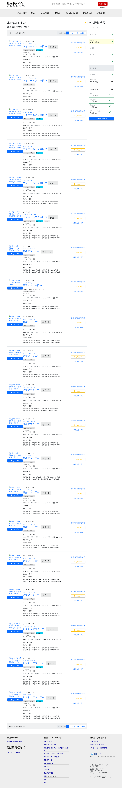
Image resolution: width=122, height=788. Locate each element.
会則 (45, 776)
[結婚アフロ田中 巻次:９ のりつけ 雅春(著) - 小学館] (15, 318)
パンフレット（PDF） (13, 752)
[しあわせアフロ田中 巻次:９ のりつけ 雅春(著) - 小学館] (15, 660)
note (99, 754)
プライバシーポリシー (97, 744)
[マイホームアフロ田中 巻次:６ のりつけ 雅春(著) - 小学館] (15, 43)
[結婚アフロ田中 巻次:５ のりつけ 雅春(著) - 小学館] (15, 455)
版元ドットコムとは (50, 744)
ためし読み (15, 117)
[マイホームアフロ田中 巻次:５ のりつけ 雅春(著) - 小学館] (15, 77)
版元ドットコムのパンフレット (53, 753)
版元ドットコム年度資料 (51, 757)
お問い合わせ (94, 741)
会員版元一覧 (100, 13)
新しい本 (34, 13)
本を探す (103, 4)
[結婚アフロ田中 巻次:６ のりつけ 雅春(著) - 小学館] (15, 421)
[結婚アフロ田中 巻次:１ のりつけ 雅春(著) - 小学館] (15, 592)
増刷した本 (58, 13)
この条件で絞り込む (102, 118)
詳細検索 (102, 7)
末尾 (81, 33)
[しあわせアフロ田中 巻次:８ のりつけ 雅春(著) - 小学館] (15, 694)
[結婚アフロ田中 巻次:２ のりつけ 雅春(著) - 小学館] (15, 558)
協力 (45, 782)
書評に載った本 (87, 13)
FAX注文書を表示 (78, 52)
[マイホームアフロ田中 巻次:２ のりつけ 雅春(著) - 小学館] (15, 180)
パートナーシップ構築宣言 (98, 748)
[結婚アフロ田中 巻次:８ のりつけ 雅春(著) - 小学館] (15, 353)
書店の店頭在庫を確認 (78, 43)
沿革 (45, 779)
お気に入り (78, 47)
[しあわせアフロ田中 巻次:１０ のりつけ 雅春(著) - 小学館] (15, 626)
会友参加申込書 (48, 773)
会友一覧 (46, 769)
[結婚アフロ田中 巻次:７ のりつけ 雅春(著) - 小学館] (15, 387)
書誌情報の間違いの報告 (14, 741)
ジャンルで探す (22, 13)
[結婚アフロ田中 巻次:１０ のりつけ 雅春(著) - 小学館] (15, 248)
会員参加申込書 (48, 763)
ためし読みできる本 (72, 13)
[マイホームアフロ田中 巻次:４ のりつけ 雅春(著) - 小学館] (15, 111)
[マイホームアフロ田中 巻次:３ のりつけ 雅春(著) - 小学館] (15, 146)
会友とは (46, 766)
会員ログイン (48, 741)
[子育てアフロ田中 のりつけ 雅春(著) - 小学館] (15, 282)
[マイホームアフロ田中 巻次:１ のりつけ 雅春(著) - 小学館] (15, 214)
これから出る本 (46, 13)
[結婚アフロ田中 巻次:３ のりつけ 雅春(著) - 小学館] (15, 523)
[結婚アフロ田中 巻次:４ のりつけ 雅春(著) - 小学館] (15, 489)
